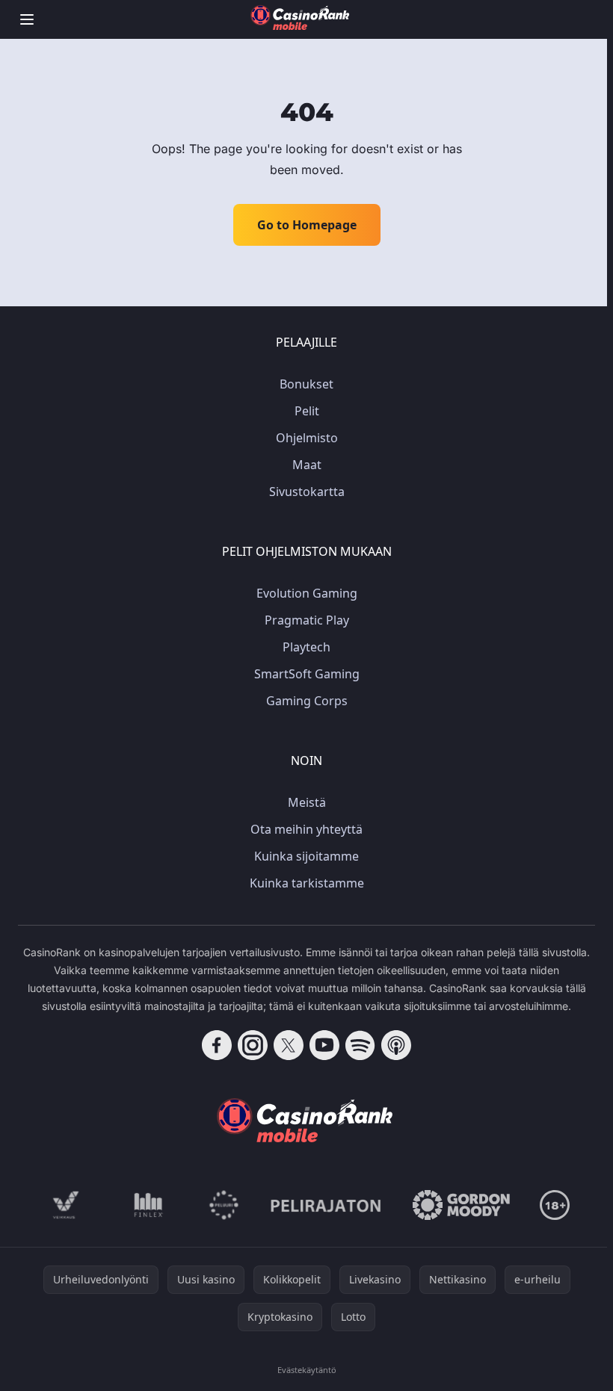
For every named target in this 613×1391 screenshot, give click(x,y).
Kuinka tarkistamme (307, 883)
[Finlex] (149, 1205)
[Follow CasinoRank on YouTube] (324, 1045)
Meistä (307, 802)
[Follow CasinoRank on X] (289, 1045)
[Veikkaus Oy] (66, 1205)
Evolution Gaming (306, 593)
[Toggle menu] (27, 19)
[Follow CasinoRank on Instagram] (253, 1045)
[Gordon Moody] (461, 1205)
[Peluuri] (224, 1205)
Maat (306, 464)
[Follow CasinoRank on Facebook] (217, 1045)
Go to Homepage (307, 225)
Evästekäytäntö (306, 1369)
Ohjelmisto (307, 438)
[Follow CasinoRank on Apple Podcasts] (396, 1045)
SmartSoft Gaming (307, 674)
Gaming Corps (307, 701)
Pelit (307, 411)
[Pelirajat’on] (325, 1205)
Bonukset (306, 384)
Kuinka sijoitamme (306, 856)
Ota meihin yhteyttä (306, 829)
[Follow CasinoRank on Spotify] (360, 1045)
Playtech (306, 647)
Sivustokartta (307, 491)
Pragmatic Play (307, 620)
